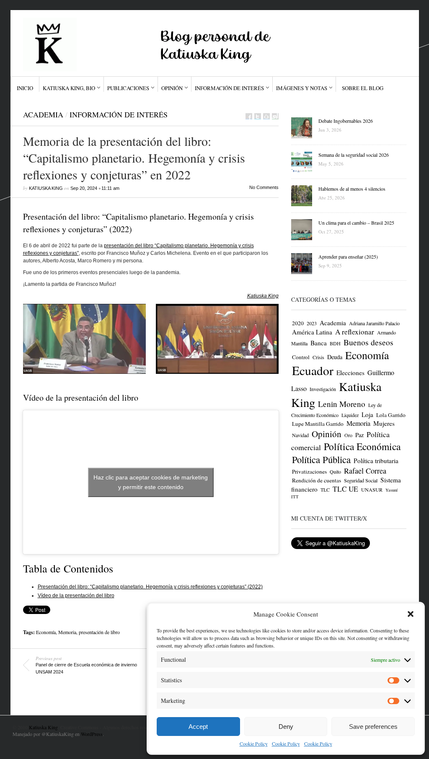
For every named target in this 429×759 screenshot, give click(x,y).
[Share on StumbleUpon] (275, 116)
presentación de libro (99, 632)
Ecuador (312, 370)
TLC (325, 489)
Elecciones (350, 372)
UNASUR (371, 489)
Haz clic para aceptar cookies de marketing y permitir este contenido (150, 482)
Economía (46, 632)
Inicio (25, 88)
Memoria (67, 632)
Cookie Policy (254, 743)
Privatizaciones (309, 471)
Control (301, 357)
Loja (367, 414)
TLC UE (345, 489)
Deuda (334, 357)
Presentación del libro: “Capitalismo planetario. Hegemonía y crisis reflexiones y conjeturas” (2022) (150, 587)
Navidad (300, 435)
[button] (410, 614)
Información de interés (229, 88)
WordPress (92, 734)
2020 (298, 323)
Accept (198, 726)
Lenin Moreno (341, 404)
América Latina (312, 332)
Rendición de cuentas (316, 480)
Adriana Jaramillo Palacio (374, 323)
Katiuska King (46, 188)
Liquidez (350, 415)
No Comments (264, 187)
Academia (43, 114)
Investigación (323, 389)
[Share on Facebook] (249, 116)
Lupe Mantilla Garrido (318, 423)
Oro (348, 435)
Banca (318, 343)
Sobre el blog (362, 88)
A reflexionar (354, 332)
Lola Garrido (391, 415)
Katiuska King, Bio (69, 88)
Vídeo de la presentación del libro (76, 595)
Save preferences (373, 726)
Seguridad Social (360, 480)
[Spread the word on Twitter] (257, 116)
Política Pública (321, 459)
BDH (335, 343)
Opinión (172, 88)
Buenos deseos (368, 342)
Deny (286, 726)
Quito (335, 471)
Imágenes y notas (301, 88)
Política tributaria (376, 460)
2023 (312, 323)
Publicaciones (128, 88)
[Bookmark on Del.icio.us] (266, 116)
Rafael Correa (365, 471)
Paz (359, 435)
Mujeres (384, 423)
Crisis (318, 357)
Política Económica (362, 446)
